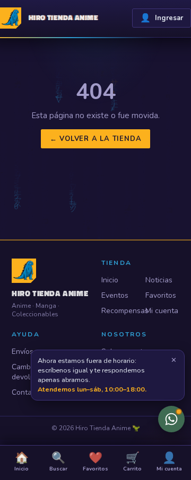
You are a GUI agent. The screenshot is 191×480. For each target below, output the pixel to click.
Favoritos (160, 295)
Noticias (158, 280)
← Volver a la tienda (96, 139)
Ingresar (161, 18)
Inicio (109, 280)
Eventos (114, 295)
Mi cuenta (161, 311)
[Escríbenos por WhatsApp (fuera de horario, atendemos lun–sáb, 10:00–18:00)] (171, 419)
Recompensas (118, 311)
